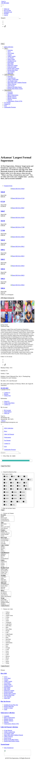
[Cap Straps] (5, 599)
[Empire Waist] (5, 586)
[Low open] (5, 543)
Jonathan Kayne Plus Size (11, 705)
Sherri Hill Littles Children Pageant (13, 735)
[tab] (17, 673)
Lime (7, 619)
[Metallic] (3, 548)
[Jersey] (4, 566)
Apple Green (9, 615)
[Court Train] (4, 573)
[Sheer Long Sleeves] (6, 596)
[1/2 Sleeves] (6, 592)
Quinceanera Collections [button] (8, 712)
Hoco (5, 431)
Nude (7, 653)
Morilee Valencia (8, 720)
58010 (3, 240)
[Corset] (6, 536)
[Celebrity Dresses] (6, 533)
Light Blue (9, 624)
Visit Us (3, 1)
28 (26, 486)
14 (6, 483)
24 (13, 486)
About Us (6, 401)
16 (13, 483)
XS (6, 502)
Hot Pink (8, 639)
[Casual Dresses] (7, 519)
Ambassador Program (10, 449)
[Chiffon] (4, 563)
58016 (3, 269)
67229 (3, 201)
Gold (7, 654)
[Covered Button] (5, 539)
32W (15, 498)
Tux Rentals (7, 440)
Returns (6, 394)
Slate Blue (8, 625)
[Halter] (5, 578)
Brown (8, 656)
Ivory (7, 651)
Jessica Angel (7, 684)
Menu (2, 43)
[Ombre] (3, 551)
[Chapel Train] (4, 572)
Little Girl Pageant (9, 434)
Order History (8, 411)
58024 (3, 288)
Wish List (6, 9)
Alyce (5, 676)
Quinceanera (7, 437)
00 (14, 476)
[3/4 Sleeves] (6, 593)
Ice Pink (8, 636)
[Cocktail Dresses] (7, 521)
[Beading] (4, 555)
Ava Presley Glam (9, 733)
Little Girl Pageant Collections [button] (9, 727)
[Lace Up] (5, 542)
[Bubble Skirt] (6, 531)
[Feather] (4, 564)
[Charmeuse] (4, 562)
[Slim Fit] (5, 589)
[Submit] (19, 18)
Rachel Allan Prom (9, 695)
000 (6, 476)
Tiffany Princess (8, 736)
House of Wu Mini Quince (11, 739)
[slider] (30, 460)
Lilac (7, 632)
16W (28, 489)
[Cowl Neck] (5, 577)
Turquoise (8, 622)
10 (23, 479)
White (7, 663)
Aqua (7, 620)
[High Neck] (5, 580)
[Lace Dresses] (5, 528)
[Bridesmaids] (7, 518)
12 (30, 479)
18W (7, 492)
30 (6, 489)
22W (23, 492)
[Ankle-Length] (4, 569)
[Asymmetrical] (4, 571)
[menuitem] (19, 9)
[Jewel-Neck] (5, 581)
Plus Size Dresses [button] (5, 701)
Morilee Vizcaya (8, 719)
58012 (3, 250)
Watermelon (9, 642)
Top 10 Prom (7, 696)
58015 (3, 259)
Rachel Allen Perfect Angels (11, 741)
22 (6, 486)
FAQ (5, 446)
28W (23, 495)
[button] (8, 47)
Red (7, 646)
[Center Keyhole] (6, 534)
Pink (7, 637)
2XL (13, 505)
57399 (3, 230)
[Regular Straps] (5, 601)
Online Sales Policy (9, 403)
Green (7, 617)
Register (6, 13)
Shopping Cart (8, 12)
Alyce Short (7, 678)
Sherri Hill (7, 698)
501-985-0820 (5, 3)
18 (19, 483)
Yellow (8, 612)
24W (7, 495)
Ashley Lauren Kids (9, 732)
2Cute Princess (8, 730)
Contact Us (7, 392)
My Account (7, 10)
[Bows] (4, 557)
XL (6, 505)
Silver (7, 661)
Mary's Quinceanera (9, 717)
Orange (8, 647)
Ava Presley (7, 683)
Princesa (6, 722)
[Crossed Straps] (5, 540)
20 (26, 483)
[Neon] (3, 549)
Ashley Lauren (8, 681)
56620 (3, 192)
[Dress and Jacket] (5, 527)
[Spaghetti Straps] (5, 602)
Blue (7, 627)
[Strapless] (5, 604)
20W (15, 492)
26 (19, 486)
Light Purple (9, 634)
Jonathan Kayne (8, 686)
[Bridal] (7, 516)
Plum (7, 644)
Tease (5, 709)
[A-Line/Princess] (5, 584)
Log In (6, 15)
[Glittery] (3, 546)
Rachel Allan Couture (10, 693)
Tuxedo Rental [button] (5, 744)
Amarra (6, 680)
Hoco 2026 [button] (4, 673)
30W (7, 498)
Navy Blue (9, 629)
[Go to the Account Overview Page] (1, 6)
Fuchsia (8, 641)
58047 (3, 211)
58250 (3, 221)
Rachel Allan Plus (9, 706)
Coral (7, 649)
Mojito (7, 614)
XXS (23, 498)
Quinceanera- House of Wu (11, 723)
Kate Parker (7, 687)
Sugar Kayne (7, 738)
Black (7, 658)
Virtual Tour (7, 395)
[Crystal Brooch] (4, 558)
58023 (3, 279)
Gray (7, 659)
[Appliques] (4, 554)
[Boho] (5, 525)
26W (15, 495)
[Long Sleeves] (6, 595)
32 (13, 489)
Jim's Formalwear (9, 747)
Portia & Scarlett (8, 692)
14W (20, 489)
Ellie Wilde (7, 689)
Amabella (6, 716)
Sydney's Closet (8, 708)
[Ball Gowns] (5, 524)
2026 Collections (8, 428)
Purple (7, 631)
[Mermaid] (5, 587)
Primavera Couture (9, 690)
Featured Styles (8, 185)
